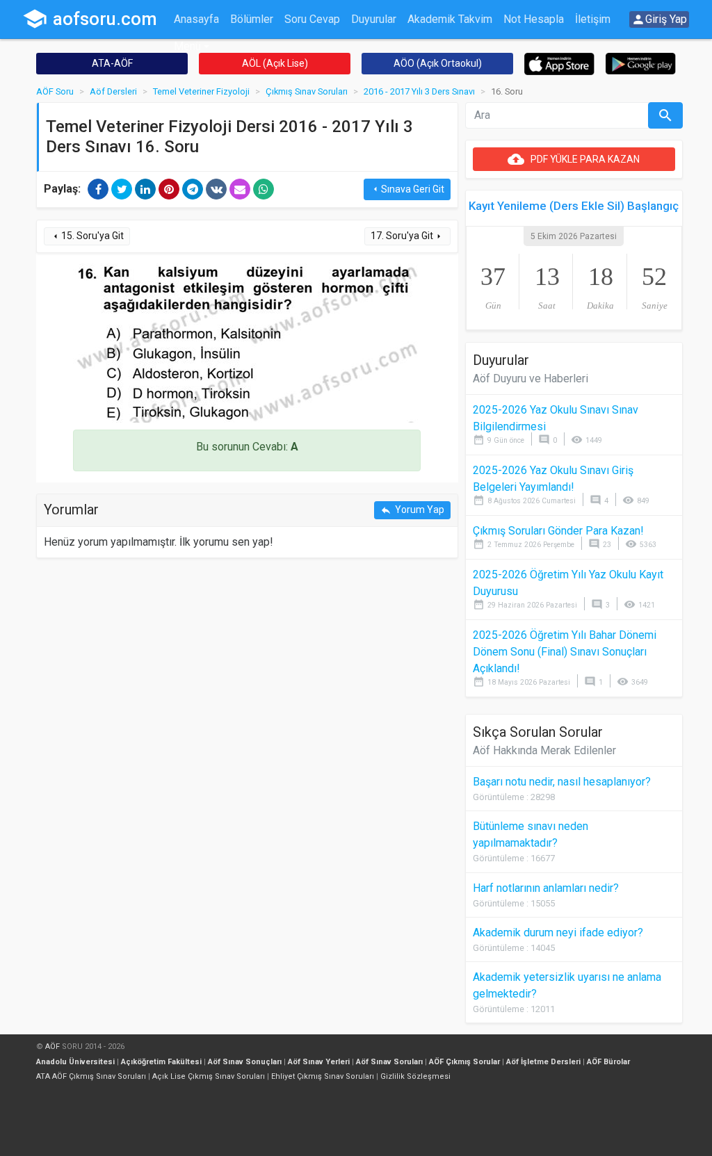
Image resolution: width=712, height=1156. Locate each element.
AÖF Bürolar (608, 1061)
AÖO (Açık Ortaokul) (438, 63)
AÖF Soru (55, 91)
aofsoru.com (89, 18)
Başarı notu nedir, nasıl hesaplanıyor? (562, 781)
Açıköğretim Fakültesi (161, 1061)
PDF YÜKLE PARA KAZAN (574, 159)
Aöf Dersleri (113, 91)
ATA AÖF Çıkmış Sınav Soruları (91, 1076)
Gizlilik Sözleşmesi (415, 1076)
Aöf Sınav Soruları (389, 1061)
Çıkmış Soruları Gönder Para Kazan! (558, 530)
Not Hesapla (533, 19)
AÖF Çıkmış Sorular (464, 1061)
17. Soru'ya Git (407, 236)
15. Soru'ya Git (87, 236)
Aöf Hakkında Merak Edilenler (544, 750)
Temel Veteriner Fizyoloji (201, 91)
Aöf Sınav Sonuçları (245, 1061)
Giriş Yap (659, 19)
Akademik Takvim (449, 19)
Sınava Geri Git (407, 189)
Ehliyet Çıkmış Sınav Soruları (322, 1076)
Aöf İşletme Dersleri (543, 1061)
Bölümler (251, 19)
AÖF (52, 1046)
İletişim (592, 19)
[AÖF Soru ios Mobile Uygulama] (559, 63)
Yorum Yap (412, 510)
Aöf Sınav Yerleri (319, 1061)
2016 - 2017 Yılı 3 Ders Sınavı (419, 91)
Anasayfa (196, 19)
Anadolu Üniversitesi (75, 1061)
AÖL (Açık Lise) (275, 63)
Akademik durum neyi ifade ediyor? (558, 932)
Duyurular (373, 19)
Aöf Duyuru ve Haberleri (530, 378)
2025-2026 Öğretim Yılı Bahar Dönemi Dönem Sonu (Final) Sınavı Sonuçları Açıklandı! (564, 651)
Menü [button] (187, 46)
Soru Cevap (312, 19)
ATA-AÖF (112, 63)
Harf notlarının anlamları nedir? (546, 888)
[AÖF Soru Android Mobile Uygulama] (641, 63)
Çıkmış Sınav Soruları (307, 91)
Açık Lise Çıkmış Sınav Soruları (208, 1076)
